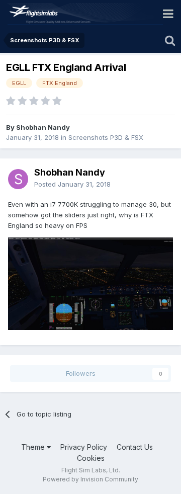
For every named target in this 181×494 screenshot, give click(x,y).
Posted (72, 184)
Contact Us (135, 447)
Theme (34, 447)
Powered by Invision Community (90, 479)
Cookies (91, 458)
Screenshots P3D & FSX (105, 137)
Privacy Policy (83, 447)
